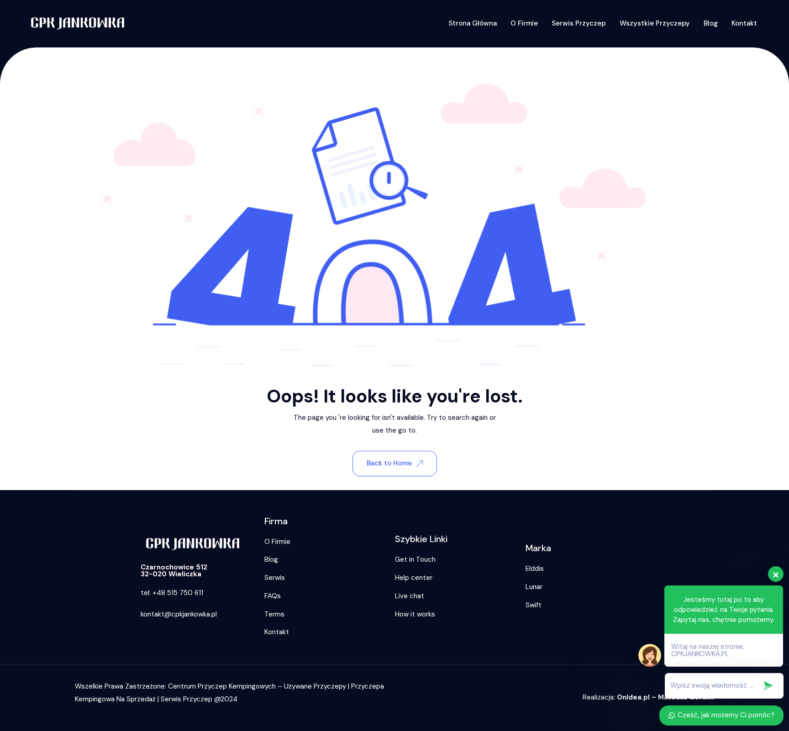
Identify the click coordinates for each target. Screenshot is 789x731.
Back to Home (389, 463)
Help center (413, 577)
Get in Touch (415, 559)
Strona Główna (472, 23)
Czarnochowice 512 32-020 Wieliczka (174, 571)
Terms (274, 614)
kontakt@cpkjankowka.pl (179, 614)
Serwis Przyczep (579, 23)
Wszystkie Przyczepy (655, 23)
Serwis (274, 577)
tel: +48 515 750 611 (172, 592)
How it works (415, 614)
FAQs (272, 595)
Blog (711, 23)
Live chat (409, 595)
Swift (534, 605)
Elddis (535, 568)
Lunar (534, 586)
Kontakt (744, 23)
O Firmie (524, 23)
